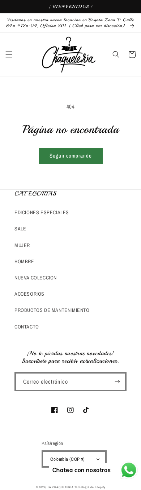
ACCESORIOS (29, 294)
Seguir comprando (71, 155)
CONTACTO (26, 326)
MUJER (22, 245)
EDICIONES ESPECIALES (41, 212)
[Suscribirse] (117, 381)
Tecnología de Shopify (89, 487)
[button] (9, 54)
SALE (20, 228)
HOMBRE (24, 261)
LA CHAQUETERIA (61, 487)
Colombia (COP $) (67, 459)
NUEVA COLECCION (35, 277)
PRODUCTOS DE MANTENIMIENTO (52, 310)
